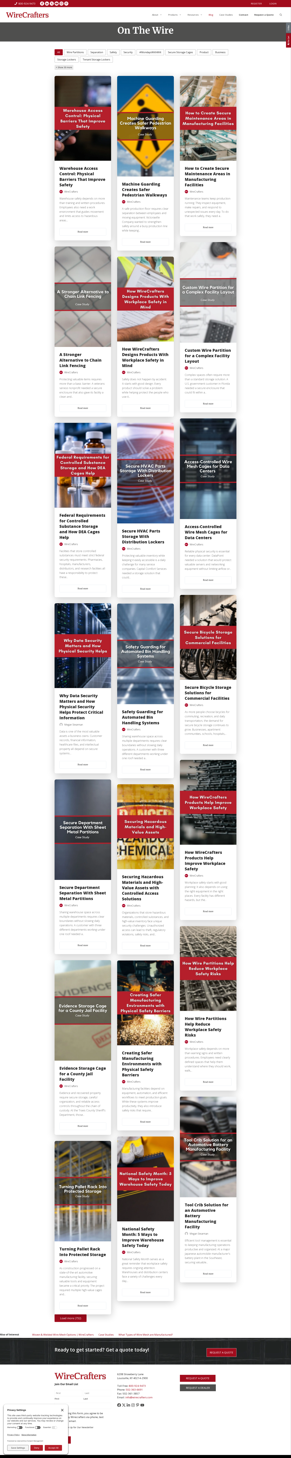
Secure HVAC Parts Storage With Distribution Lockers (143, 536)
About (155, 14)
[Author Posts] (61, 191)
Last (85, 1398)
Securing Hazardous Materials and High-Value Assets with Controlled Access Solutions (142, 888)
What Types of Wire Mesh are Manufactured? (146, 1334)
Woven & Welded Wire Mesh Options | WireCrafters (63, 1334)
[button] (281, 14)
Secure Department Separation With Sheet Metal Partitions (82, 893)
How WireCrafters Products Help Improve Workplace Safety (205, 861)
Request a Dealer (198, 1388)
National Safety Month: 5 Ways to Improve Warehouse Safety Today (143, 1237)
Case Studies (226, 14)
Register (256, 3)
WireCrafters (71, 191)
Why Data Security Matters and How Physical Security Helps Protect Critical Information (81, 707)
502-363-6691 (134, 1389)
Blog (211, 14)
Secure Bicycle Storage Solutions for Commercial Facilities (208, 693)
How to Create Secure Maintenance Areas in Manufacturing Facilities (207, 177)
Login (272, 3)
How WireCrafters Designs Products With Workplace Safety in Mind (145, 357)
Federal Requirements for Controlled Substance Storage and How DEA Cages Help (82, 526)
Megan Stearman (73, 724)
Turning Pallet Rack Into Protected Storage (82, 1251)
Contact (243, 14)
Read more (83, 231)
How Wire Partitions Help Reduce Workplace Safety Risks (205, 1027)
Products (173, 14)
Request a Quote (264, 14)
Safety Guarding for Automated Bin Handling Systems (142, 717)
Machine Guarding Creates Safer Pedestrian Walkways (144, 189)
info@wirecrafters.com (138, 1397)
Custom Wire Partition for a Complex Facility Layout (208, 356)
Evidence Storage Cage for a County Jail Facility (82, 1073)
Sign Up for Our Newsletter (79, 1427)
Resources (193, 14)
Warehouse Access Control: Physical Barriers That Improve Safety (82, 177)
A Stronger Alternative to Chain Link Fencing (80, 360)
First (57, 1398)
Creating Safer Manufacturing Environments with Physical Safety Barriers (142, 1064)
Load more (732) (70, 1318)
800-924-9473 (137, 1386)
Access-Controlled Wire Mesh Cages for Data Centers (206, 532)
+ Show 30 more (64, 67)
